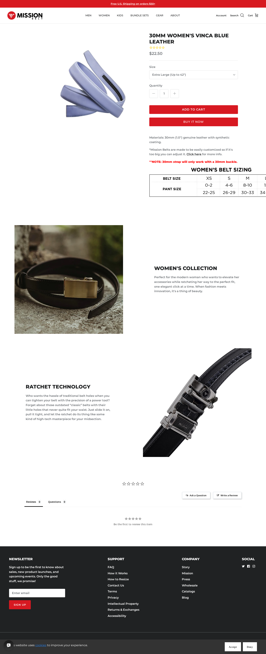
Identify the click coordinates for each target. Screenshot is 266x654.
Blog (185, 597)
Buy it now (193, 122)
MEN (88, 15)
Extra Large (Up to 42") (169, 74)
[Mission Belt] (25, 15)
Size (152, 67)
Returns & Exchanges (123, 609)
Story (186, 567)
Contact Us (116, 585)
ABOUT (175, 15)
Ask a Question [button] (198, 495)
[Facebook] (248, 566)
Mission (187, 573)
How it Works (118, 573)
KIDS (120, 15)
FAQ (111, 567)
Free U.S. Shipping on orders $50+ (133, 3)
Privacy (113, 597)
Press (186, 579)
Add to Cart (193, 109)
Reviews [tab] (31, 501)
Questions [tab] (54, 501)
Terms (112, 591)
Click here (194, 154)
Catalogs (188, 591)
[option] (84, 89)
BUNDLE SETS (139, 15)
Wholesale (190, 585)
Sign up (20, 604)
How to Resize (118, 579)
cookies (40, 645)
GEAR (159, 15)
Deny (250, 647)
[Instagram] (253, 566)
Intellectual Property (123, 603)
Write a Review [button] (229, 495)
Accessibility (117, 616)
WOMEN (104, 15)
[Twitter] (243, 566)
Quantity (155, 85)
